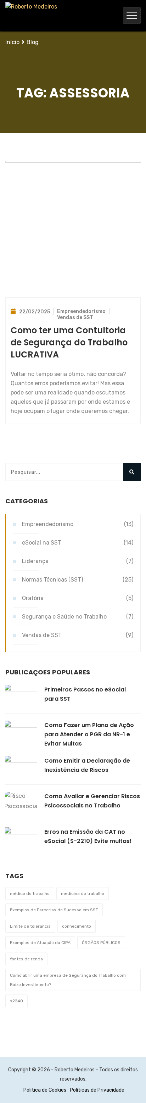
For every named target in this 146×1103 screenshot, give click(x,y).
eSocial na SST (41, 542)
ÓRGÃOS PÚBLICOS (101, 942)
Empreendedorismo (81, 311)
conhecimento (76, 926)
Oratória (33, 598)
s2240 (16, 1000)
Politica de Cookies (44, 1090)
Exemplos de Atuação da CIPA (40, 942)
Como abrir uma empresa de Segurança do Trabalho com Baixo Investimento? (68, 980)
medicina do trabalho (82, 893)
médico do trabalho (30, 893)
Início (12, 42)
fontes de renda (26, 958)
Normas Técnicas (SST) (52, 579)
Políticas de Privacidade (97, 1090)
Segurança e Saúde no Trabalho (64, 616)
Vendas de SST (75, 317)
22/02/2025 (34, 312)
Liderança (35, 561)
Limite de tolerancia (30, 926)
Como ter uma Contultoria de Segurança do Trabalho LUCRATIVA (69, 342)
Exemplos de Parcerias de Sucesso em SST (54, 909)
